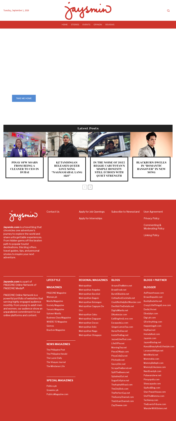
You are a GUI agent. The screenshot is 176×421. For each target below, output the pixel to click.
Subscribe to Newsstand (125, 211)
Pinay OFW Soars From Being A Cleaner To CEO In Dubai (24, 167)
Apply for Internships (90, 218)
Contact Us (53, 211)
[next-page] (90, 187)
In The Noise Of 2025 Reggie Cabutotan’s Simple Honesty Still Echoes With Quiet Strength (109, 169)
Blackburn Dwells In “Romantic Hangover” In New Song (151, 167)
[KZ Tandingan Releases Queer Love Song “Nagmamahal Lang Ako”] (67, 144)
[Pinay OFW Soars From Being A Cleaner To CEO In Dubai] (24, 144)
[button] (168, 10)
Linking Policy (151, 235)
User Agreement (153, 211)
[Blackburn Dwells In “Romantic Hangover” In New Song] (151, 144)
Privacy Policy (151, 218)
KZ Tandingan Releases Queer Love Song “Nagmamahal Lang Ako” (67, 169)
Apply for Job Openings (92, 211)
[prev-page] (84, 187)
